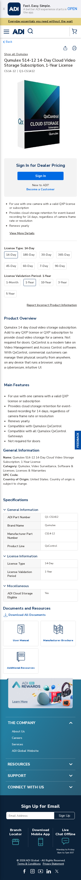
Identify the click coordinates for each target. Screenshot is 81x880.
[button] (78, 440)
